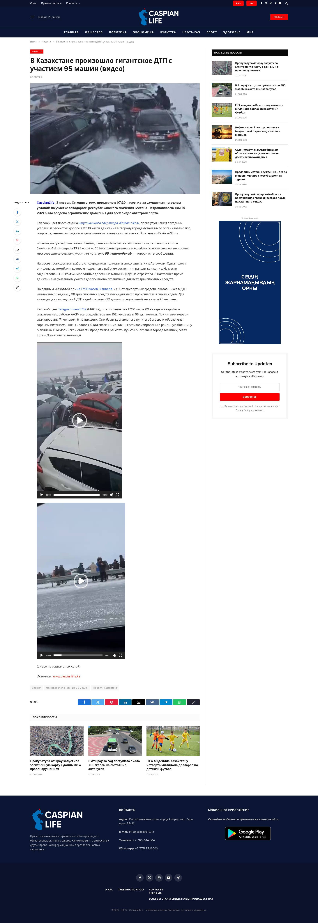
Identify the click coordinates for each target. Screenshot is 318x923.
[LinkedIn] (17, 231)
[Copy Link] (17, 287)
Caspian (36, 687)
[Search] (286, 3)
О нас (33, 3)
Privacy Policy (243, 410)
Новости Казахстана (105, 687)
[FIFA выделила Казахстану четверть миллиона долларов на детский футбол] (173, 741)
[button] (79, 420)
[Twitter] (17, 221)
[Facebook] (17, 212)
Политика (118, 32)
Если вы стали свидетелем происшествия (181, 898)
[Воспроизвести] (41, 495)
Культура (168, 32)
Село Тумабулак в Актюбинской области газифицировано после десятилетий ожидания (256, 153)
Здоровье (231, 32)
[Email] (17, 249)
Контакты (71, 3)
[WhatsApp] (17, 278)
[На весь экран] (117, 495)
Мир (250, 32)
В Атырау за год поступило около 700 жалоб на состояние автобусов (114, 765)
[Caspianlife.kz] (159, 17)
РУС (252, 3)
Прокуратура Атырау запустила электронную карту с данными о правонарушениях (55, 765)
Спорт (211, 32)
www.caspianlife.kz (66, 676)
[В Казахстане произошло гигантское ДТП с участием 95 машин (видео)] (115, 138)
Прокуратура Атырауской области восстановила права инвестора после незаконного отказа (260, 198)
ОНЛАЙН (279, 17)
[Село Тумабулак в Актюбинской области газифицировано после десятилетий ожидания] (222, 154)
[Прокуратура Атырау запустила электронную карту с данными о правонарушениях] (57, 741)
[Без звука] (111, 495)
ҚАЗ (238, 3)
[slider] (77, 495)
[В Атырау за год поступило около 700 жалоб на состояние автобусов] (115, 741)
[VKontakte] (17, 259)
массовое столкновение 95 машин (67, 687)
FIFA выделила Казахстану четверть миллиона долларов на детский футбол (172, 765)
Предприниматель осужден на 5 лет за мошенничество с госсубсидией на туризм (261, 176)
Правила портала (51, 3)
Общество (94, 32)
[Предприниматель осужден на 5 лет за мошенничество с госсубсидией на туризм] (222, 177)
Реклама (155, 893)
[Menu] (32, 17)
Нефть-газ (191, 32)
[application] (79, 420)
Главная (71, 32)
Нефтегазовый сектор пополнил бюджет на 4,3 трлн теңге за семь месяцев (257, 131)
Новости (37, 51)
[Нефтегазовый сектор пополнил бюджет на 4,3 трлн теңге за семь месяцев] (222, 132)
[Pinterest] (17, 240)
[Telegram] (17, 268)
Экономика (143, 32)
